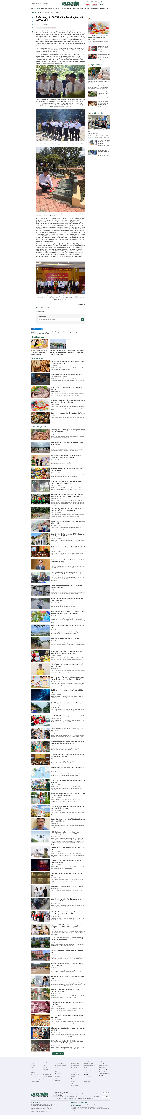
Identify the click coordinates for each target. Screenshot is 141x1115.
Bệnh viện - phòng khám (60, 1065)
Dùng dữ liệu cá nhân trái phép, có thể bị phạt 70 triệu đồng (67, 1003)
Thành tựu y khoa (34, 1074)
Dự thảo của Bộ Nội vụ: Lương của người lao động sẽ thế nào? (68, 522)
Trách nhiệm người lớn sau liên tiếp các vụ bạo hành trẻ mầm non (104, 142)
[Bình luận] (32, 32)
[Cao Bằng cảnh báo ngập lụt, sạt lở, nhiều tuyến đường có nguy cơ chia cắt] (40, 707)
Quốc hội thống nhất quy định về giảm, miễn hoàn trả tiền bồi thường (68, 561)
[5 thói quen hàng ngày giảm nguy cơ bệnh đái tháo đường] (99, 73)
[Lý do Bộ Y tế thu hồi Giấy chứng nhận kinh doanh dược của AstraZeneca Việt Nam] (40, 405)
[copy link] (32, 24)
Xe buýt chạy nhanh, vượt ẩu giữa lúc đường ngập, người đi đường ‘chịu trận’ (66, 482)
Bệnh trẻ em (74, 1072)
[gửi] (82, 319)
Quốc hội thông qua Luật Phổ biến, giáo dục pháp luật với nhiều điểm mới (68, 755)
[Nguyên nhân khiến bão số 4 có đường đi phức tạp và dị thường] (40, 968)
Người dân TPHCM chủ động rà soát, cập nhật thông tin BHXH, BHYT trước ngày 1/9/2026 (66, 926)
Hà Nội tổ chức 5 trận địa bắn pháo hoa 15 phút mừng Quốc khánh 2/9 (67, 861)
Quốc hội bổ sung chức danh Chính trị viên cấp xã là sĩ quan (68, 548)
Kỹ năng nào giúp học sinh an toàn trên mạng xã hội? (67, 977)
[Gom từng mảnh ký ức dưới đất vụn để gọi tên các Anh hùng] (40, 785)
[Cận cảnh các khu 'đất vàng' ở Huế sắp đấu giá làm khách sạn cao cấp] (40, 942)
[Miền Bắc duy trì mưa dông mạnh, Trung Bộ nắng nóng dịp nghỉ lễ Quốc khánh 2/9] (40, 916)
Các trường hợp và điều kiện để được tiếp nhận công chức (67, 730)
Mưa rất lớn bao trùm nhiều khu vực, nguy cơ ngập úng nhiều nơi (66, 990)
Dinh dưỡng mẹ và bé (88, 1063)
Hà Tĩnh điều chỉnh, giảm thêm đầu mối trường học (67, 951)
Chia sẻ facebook (36, 328)
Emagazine (57, 1076)
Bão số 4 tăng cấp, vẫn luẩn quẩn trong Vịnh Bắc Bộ (67, 768)
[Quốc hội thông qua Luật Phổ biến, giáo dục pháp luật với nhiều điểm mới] (40, 759)
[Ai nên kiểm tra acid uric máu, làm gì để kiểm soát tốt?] (40, 392)
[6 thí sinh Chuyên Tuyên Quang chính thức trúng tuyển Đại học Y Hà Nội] (40, 539)
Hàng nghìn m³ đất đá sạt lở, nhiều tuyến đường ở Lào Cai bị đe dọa (68, 431)
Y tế (34, 8)
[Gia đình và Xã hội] (88, 5)
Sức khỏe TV (51, 8)
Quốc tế (52, 12)
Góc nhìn (57, 12)
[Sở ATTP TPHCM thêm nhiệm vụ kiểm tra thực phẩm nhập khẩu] (40, 473)
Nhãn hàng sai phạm (103, 1065)
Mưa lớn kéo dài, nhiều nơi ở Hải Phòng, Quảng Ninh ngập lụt (67, 443)
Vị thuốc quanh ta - (102, 97)
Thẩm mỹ (73, 1083)
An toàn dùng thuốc (47, 1074)
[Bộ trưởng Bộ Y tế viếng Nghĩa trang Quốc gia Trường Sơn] (76, 344)
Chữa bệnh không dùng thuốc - (95, 85)
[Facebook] (105, 1093)
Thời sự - (53, 446)
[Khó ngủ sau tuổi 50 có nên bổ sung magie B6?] (40, 379)
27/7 (38, 332)
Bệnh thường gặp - (56, 391)
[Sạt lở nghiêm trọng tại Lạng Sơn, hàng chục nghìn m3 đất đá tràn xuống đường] (40, 513)
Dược (62, 8)
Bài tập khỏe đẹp (75, 1085)
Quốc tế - (53, 655)
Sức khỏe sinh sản (88, 1079)
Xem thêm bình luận (40, 311)
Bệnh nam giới (74, 1069)
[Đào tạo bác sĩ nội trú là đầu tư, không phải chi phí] (99, 122)
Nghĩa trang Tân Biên (44, 333)
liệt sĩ (64, 332)
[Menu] (107, 8)
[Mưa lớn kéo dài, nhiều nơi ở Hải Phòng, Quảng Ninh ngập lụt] (40, 447)
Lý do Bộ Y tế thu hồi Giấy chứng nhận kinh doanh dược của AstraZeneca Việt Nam (68, 401)
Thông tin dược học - (56, 376)
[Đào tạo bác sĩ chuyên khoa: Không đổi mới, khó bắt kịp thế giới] (92, 152)
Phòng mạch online (94, 8)
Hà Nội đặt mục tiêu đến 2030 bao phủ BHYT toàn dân (68, 848)
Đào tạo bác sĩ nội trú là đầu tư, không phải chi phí (98, 130)
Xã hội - (53, 434)
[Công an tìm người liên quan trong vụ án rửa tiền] (40, 891)
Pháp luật (47, 12)
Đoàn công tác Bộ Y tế (47, 332)
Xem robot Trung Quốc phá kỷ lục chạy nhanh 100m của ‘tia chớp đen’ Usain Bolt (67, 652)
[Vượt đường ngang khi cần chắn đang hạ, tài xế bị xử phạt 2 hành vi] (40, 904)
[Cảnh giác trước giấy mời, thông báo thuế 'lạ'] (40, 577)
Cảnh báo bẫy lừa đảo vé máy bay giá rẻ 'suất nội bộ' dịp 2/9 (67, 1029)
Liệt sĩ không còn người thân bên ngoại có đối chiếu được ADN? (66, 586)
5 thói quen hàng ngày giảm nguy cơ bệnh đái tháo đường (98, 82)
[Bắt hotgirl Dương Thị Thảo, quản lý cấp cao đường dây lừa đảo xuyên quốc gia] (40, 460)
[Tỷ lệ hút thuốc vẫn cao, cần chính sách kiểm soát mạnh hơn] (92, 48)
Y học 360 (57, 8)
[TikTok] (87, 1)
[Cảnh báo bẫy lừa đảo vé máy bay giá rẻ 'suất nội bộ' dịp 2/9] (40, 1033)
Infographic (57, 1080)
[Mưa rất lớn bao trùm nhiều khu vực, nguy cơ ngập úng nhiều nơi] (40, 994)
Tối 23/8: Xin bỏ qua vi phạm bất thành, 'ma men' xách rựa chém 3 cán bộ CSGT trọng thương (67, 495)
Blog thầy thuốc (96, 113)
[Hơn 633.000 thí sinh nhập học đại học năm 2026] (40, 720)
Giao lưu (45, 1067)
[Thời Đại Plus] (102, 5)
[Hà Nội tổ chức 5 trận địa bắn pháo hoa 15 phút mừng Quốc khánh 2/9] (40, 865)
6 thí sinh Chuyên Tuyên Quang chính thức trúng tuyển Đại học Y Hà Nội (67, 535)
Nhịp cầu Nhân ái (103, 1069)
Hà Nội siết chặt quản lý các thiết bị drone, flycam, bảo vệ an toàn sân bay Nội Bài (65, 833)
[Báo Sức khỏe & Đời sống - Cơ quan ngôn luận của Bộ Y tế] (70, 3)
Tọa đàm (45, 1065)
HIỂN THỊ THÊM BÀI (58, 1053)
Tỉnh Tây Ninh (58, 332)
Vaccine (45, 1080)
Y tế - (52, 404)
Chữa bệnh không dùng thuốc (60, 1070)
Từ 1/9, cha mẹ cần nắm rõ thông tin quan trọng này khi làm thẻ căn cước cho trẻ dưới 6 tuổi (67, 678)
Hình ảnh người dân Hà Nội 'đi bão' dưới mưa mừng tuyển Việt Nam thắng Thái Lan (67, 1042)
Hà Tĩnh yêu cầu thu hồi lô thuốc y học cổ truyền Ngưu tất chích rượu (67, 362)
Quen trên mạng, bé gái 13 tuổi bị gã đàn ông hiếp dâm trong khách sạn (68, 820)
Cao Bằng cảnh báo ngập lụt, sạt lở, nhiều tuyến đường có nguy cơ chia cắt (67, 704)
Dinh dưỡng (80, 8)
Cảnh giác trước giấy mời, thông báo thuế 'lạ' (66, 573)
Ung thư (73, 1076)
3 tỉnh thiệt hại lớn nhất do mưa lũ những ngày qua (66, 874)
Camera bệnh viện (35, 1081)
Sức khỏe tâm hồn (75, 1074)
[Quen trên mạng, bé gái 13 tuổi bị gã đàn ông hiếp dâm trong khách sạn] (40, 824)
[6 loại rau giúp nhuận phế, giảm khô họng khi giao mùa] (92, 94)
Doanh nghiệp (102, 1067)
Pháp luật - (54, 459)
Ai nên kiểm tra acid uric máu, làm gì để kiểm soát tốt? (66, 388)
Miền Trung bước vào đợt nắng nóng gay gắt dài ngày (67, 626)
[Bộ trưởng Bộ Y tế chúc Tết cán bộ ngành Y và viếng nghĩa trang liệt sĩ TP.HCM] (39, 344)
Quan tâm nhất (39, 307)
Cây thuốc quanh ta (59, 1067)
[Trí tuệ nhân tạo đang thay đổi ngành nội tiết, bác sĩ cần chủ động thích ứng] (92, 56)
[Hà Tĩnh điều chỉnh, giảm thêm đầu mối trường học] (40, 955)
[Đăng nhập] (101, 2)
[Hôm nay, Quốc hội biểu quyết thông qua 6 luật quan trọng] (40, 1020)
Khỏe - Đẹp (86, 8)
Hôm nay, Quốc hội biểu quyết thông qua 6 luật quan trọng (67, 1016)
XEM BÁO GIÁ (83, 1102)
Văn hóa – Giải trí (103, 1071)
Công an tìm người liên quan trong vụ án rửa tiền (67, 886)
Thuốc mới (45, 1078)
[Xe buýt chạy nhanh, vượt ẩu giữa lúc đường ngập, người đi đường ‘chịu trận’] (40, 486)
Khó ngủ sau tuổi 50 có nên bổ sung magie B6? (67, 374)
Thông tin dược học (47, 1076)
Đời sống (101, 1075)
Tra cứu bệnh (44, 8)
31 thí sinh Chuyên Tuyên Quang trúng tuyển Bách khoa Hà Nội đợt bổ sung (68, 807)
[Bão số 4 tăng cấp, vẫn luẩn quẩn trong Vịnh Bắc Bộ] (40, 772)
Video (56, 1078)
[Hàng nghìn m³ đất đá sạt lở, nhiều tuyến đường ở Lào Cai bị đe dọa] (40, 434)
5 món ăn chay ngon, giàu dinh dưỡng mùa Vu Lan (68, 413)
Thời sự (38, 8)
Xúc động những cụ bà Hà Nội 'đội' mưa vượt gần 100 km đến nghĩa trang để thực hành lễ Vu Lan (67, 612)
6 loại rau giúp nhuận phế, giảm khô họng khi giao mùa (103, 93)
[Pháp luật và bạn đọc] (95, 5)
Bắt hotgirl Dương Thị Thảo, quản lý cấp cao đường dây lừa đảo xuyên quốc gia (66, 456)
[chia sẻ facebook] (32, 17)
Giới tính (74, 8)
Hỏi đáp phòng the (87, 1076)
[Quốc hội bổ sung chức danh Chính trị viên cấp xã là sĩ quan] (40, 551)
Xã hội (41, 12)
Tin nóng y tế (33, 1072)
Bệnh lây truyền (87, 1081)
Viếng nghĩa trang (72, 332)
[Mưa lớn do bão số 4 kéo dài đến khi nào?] (40, 643)
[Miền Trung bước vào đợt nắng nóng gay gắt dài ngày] (40, 630)
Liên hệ (106, 1096)
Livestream (45, 1069)
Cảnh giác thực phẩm (88, 1069)
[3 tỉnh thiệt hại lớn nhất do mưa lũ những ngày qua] (40, 878)
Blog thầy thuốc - (92, 133)
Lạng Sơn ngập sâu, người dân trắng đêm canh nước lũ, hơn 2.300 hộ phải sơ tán (67, 742)
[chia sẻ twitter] (32, 21)
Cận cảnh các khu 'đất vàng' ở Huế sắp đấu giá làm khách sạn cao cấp (67, 939)
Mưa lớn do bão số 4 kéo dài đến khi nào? (65, 638)
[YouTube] (92, 1)
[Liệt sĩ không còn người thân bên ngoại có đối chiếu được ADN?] (40, 590)
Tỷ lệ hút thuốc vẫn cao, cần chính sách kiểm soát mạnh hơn (103, 48)
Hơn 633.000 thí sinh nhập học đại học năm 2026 (68, 716)
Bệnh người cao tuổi (75, 1063)
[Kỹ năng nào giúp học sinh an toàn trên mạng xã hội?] (40, 981)
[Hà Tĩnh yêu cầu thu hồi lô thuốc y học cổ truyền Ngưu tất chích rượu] (40, 366)
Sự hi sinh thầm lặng (35, 1079)
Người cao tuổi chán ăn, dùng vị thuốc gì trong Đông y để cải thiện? (103, 103)
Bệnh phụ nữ (74, 1067)
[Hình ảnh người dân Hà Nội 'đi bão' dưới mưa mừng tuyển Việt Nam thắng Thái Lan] (40, 1045)
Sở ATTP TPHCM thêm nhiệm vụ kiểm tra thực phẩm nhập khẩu (67, 469)
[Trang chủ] (32, 8)
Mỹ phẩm (73, 1081)
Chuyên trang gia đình (104, 1073)
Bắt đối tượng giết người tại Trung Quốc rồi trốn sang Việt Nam (67, 665)
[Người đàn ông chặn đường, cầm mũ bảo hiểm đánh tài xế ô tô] (40, 603)
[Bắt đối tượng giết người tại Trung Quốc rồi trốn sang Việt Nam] (40, 669)
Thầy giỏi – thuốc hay (59, 1063)
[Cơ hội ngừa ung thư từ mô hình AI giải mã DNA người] (40, 695)
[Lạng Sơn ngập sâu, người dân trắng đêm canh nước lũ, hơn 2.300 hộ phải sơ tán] (40, 746)
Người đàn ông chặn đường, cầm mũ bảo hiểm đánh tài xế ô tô (67, 599)
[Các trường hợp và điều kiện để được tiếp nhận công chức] (40, 733)
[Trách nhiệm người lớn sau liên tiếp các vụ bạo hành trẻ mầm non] (92, 142)
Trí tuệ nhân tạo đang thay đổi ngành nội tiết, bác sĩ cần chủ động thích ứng (104, 56)
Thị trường (102, 8)
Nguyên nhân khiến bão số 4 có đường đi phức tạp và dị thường (67, 964)
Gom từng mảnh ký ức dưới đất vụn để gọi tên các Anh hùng (68, 781)
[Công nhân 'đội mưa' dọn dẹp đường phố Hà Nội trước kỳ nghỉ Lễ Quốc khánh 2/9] (40, 798)
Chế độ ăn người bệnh (88, 1067)
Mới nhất (47, 307)
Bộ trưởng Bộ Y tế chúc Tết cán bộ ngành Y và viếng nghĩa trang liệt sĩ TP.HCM (39, 352)
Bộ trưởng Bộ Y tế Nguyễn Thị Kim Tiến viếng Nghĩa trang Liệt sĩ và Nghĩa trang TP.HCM (58, 352)
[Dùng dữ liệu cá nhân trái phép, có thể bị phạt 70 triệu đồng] (40, 1007)
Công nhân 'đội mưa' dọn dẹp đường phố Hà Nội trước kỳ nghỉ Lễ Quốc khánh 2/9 (68, 794)
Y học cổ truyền (67, 8)
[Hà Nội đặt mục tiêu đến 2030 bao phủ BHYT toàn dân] (40, 852)
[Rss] (108, 1093)
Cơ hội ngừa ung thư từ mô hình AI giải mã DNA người (67, 691)
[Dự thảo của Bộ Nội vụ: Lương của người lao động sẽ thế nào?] (40, 526)
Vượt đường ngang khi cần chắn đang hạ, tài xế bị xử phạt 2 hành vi (68, 900)
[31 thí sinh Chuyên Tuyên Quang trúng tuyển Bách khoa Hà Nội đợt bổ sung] (40, 811)
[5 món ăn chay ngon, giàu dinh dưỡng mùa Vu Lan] (40, 418)
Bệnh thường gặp (75, 1065)
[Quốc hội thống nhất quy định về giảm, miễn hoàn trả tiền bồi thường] (40, 564)
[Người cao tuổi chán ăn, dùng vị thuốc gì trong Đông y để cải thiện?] (92, 103)
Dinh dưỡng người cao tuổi (89, 1065)
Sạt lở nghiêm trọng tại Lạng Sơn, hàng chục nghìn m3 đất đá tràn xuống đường (66, 509)
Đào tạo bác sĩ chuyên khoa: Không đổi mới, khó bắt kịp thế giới (103, 152)
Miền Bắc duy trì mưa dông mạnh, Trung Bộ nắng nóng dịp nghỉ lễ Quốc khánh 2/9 (67, 913)
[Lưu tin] (32, 28)
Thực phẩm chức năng (88, 1072)
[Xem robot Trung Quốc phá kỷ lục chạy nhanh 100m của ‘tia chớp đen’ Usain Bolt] (40, 656)
